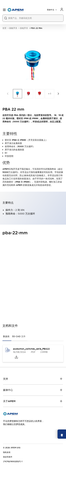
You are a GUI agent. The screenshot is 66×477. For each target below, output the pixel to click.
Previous (7, 93)
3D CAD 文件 (18, 336)
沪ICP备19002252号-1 (12, 461)
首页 (4, 28)
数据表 (6, 336)
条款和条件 (7, 457)
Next (58, 93)
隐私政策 (6, 452)
